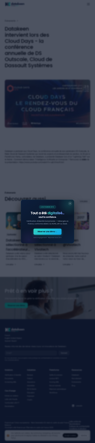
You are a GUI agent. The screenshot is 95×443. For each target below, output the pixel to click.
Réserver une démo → (47, 231)
